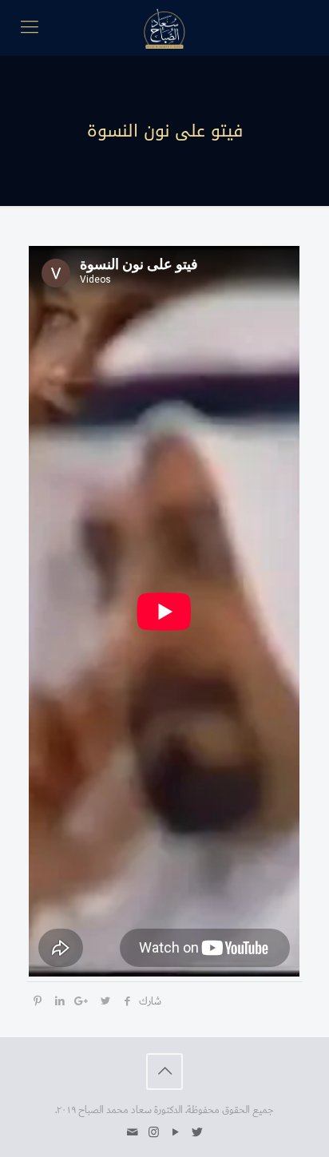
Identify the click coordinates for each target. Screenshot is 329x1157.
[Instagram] (153, 1133)
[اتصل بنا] (132, 1133)
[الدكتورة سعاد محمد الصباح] (164, 28)
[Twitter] (196, 1133)
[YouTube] (175, 1133)
